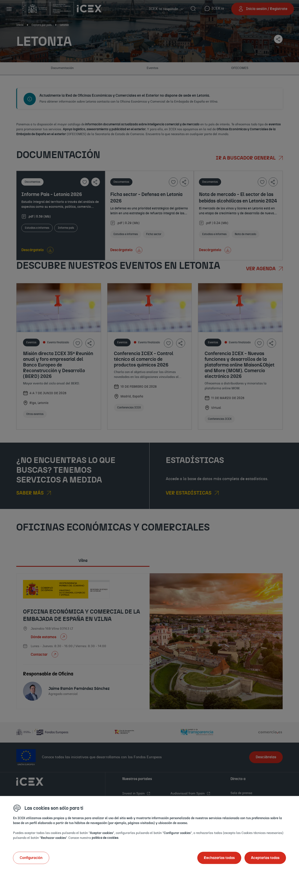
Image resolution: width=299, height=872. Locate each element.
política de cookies (105, 837)
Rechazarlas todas (219, 858)
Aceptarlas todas (265, 858)
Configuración (31, 858)
